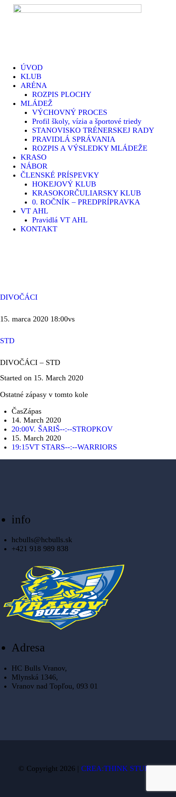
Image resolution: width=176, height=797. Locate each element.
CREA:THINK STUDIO (119, 768)
